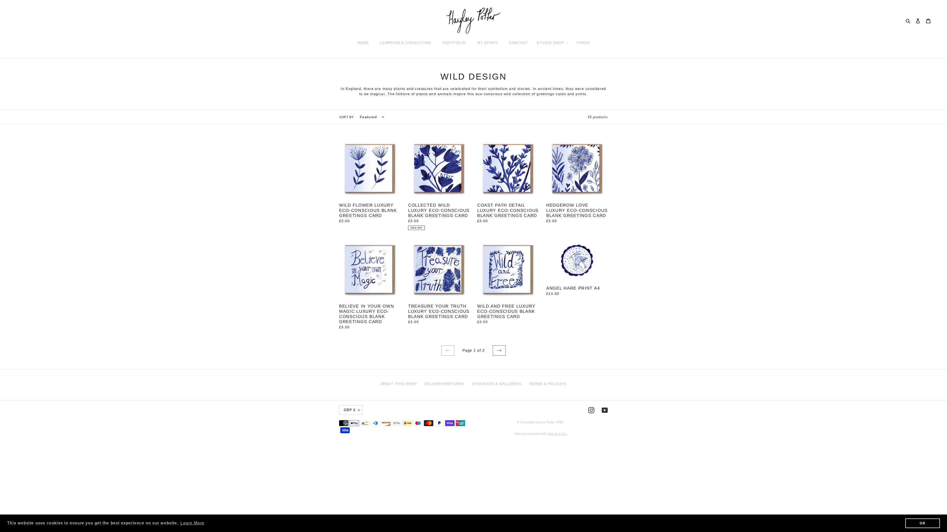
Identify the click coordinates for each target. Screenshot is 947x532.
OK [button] (923, 523)
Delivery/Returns (444, 384)
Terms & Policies (547, 384)
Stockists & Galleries (496, 384)
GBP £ (350, 410)
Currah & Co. (557, 433)
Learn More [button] (192, 523)
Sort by (346, 117)
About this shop (399, 384)
